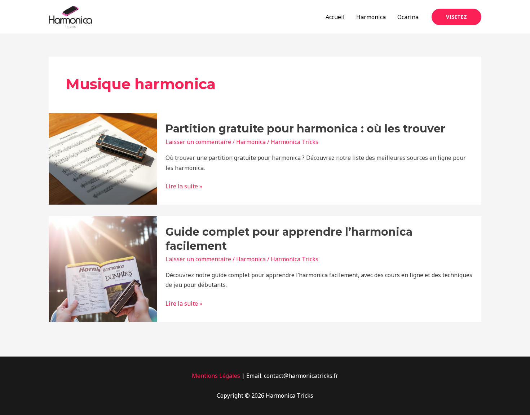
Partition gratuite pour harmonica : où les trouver (305, 128)
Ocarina (408, 17)
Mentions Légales (216, 376)
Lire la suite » (183, 186)
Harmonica (371, 17)
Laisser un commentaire (198, 142)
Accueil (335, 17)
